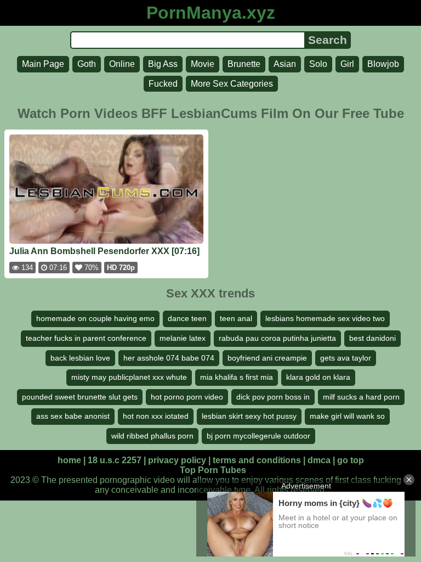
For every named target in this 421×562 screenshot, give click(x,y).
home (69, 460)
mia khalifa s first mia (236, 377)
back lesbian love (80, 357)
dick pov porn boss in (273, 396)
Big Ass (163, 64)
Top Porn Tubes (213, 470)
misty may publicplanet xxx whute (129, 377)
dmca (319, 460)
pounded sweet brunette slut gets (80, 396)
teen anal (236, 318)
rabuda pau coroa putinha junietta (277, 338)
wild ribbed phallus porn (152, 435)
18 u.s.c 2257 (114, 460)
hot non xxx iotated (156, 416)
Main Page (43, 64)
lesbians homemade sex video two (325, 318)
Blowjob (383, 64)
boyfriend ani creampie (267, 357)
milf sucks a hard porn (361, 396)
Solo (318, 64)
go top (350, 460)
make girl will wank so (347, 416)
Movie (202, 64)
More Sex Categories (232, 83)
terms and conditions (257, 460)
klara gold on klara (318, 377)
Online (122, 64)
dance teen (187, 318)
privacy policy (177, 460)
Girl (347, 64)
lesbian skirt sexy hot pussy (249, 416)
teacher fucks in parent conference (86, 338)
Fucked (163, 83)
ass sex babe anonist (73, 416)
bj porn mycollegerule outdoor (258, 435)
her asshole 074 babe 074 (168, 357)
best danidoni (372, 338)
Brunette (243, 64)
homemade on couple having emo (95, 318)
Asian (285, 64)
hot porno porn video (187, 396)
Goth (86, 64)
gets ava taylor (345, 357)
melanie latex (183, 338)
